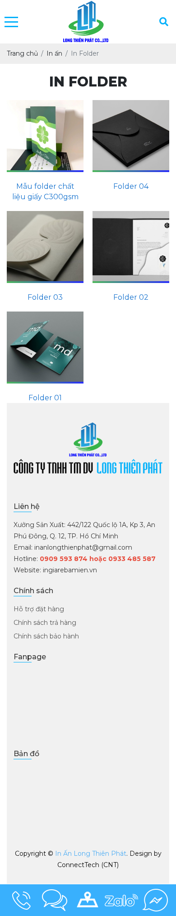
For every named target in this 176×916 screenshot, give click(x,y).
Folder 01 (45, 397)
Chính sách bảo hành (46, 636)
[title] (21, 900)
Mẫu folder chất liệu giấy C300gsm (45, 191)
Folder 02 (130, 297)
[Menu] (11, 22)
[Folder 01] (45, 348)
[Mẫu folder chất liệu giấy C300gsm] (45, 136)
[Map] (88, 900)
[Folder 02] (131, 247)
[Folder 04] (131, 136)
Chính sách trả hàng (45, 623)
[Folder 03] (45, 247)
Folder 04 (130, 186)
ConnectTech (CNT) (88, 865)
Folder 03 (45, 297)
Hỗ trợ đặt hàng (39, 609)
